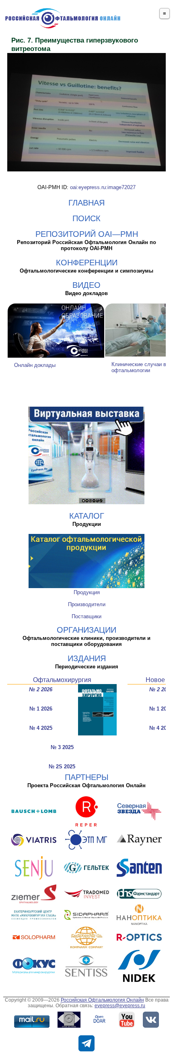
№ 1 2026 (40, 709)
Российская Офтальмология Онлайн (102, 1000)
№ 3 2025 (62, 747)
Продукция (87, 592)
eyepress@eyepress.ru (120, 1005)
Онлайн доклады (35, 365)
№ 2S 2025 (62, 767)
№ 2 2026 (40, 689)
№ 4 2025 (40, 728)
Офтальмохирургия (62, 679)
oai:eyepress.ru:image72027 (103, 187)
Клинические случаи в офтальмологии (138, 367)
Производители (86, 604)
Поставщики (86, 616)
